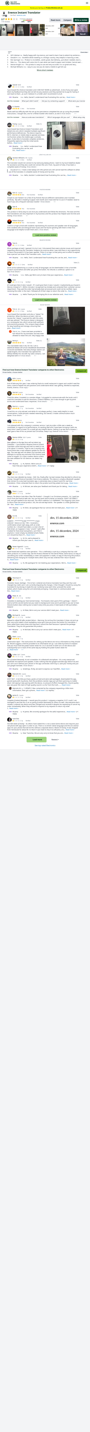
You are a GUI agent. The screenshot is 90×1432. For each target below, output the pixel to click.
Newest (54, 739)
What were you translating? (78, 101)
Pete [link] (12, 62)
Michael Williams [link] (17, 67)
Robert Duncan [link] (18, 221)
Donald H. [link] (14, 57)
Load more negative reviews (46, 300)
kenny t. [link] (15, 341)
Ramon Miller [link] (17, 437)
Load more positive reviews (45, 235)
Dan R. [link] (15, 207)
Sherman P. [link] (17, 578)
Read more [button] (71, 97)
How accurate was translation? (33, 117)
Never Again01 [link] (18, 546)
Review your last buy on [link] (46, 8)
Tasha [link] (15, 420)
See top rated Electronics (45, 745)
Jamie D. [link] (15, 695)
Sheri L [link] (15, 491)
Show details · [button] (68, 114)
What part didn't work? (30, 101)
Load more (37, 739)
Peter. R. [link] (15, 596)
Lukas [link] (15, 654)
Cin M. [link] (15, 516)
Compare (67, 20)
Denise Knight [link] (16, 64)
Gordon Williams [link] (19, 158)
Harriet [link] (15, 392)
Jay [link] (14, 262)
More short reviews (45, 70)
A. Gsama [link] (16, 106)
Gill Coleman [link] (15, 55)
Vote (77, 85)
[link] (9, 86)
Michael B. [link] (16, 615)
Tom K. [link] (15, 243)
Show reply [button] (23, 387)
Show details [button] (31, 167)
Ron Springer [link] (15, 60)
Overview (84, 52)
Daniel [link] (15, 85)
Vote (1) (39, 124)
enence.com (21, 15)
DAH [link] (14, 280)
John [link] (14, 378)
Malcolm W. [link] (17, 674)
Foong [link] (15, 124)
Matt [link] (14, 636)
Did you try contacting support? (53, 101)
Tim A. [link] (15, 309)
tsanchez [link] (16, 719)
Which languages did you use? (58, 117)
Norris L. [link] (16, 406)
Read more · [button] (16, 650)
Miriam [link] (15, 472)
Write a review (81, 20)
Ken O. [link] (15, 193)
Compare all (81, 371)
